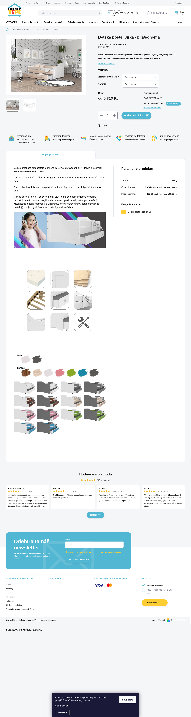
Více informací (61, 706)
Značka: (103, 47)
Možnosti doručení (152, 108)
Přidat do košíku (133, 115)
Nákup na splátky (89, 3)
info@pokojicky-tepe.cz (156, 585)
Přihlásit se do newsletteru (78, 560)
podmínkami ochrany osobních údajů (105, 552)
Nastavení (62, 712)
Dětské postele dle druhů (139, 212)
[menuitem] (13, 22)
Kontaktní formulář (154, 602)
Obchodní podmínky (14, 605)
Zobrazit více (95, 515)
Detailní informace (106, 64)
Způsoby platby (104, 3)
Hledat (98, 13)
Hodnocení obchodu (71, 3)
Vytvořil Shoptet (158, 620)
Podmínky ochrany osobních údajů (20, 609)
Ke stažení (10, 597)
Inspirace (57, 3)
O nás (27, 3)
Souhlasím (127, 700)
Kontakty (37, 3)
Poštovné (47, 3)
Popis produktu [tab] (50, 154)
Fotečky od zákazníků (121, 3)
